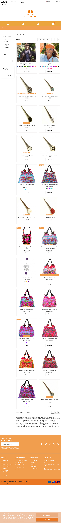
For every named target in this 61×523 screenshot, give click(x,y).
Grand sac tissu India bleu (26, 309)
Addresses (33, 464)
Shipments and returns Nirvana (20, 465)
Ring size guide (6, 466)
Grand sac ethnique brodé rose (50, 309)
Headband (49, 63)
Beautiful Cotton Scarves (26, 63)
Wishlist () (57, 1)
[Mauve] (30, 66)
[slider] (3, 61)
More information (8, 521)
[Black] (58, 66)
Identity (33, 462)
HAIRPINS (6, 47)
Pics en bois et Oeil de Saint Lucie (26, 217)
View (26, 100)
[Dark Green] (22, 66)
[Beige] (45, 66)
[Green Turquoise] (47, 66)
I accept (47, 519)
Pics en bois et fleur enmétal (49, 155)
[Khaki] (24, 66)
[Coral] (42, 66)
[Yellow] (26, 281)
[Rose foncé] (51, 68)
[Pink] (33, 66)
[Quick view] (35, 48)
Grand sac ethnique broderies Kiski (49, 184)
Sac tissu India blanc (49, 277)
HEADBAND (7, 44)
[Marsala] (50, 68)
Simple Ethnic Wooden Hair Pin (27, 125)
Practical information (7, 464)
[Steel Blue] (29, 66)
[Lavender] (21, 66)
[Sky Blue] (50, 66)
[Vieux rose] (26, 68)
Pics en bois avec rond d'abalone (49, 96)
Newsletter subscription (5, 471)
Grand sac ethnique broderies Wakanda (26, 185)
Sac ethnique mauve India (26, 399)
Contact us (13, 1)
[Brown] (19, 66)
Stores (3, 462)
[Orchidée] (48, 68)
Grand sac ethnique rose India (49, 338)
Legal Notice (19, 462)
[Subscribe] (17, 444)
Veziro (12, 483)
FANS (5, 46)
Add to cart (27, 71)
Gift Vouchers (9, 74)
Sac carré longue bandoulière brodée (26, 247)
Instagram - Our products (6, 474)
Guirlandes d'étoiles (27, 277)
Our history (5, 460)
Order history (34, 466)
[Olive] (25, 66)
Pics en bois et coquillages (26, 155)
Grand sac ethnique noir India (49, 370)
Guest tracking (34, 468)
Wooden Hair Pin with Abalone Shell (27, 96)
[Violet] (32, 66)
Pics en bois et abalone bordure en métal (50, 400)
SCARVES (6, 41)
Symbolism (5, 468)
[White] (48, 66)
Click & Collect (20, 468)
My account (34, 460)
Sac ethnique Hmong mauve (26, 338)
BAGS (5, 39)
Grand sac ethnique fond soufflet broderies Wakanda (49, 247)
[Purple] (28, 281)
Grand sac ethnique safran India (27, 370)
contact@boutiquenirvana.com (52, 469)
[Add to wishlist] (35, 45)
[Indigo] (17, 66)
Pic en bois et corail (50, 217)
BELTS (5, 42)
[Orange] (56, 66)
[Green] (27, 66)
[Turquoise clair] (47, 68)
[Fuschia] (55, 66)
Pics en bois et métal (49, 125)
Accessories (7, 36)
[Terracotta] (35, 66)
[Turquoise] (43, 66)
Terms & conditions (21, 460)
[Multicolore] (52, 188)
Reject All (47, 515)
